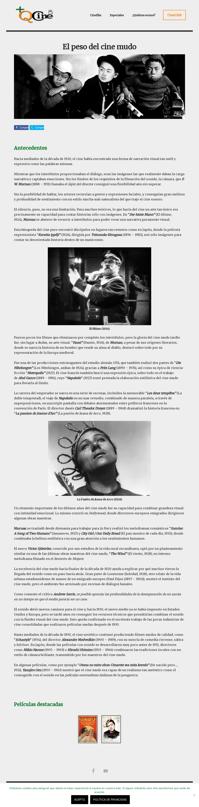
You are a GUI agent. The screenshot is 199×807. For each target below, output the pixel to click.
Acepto (79, 799)
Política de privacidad (110, 799)
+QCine (39, 14)
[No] (194, 795)
